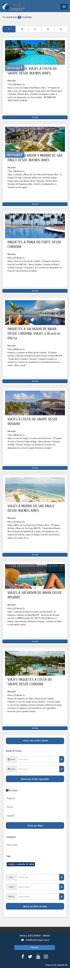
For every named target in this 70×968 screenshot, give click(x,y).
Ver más (35, 117)
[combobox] (35, 798)
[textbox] (36, 798)
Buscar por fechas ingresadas (35, 779)
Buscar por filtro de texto (35, 906)
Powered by (57, 965)
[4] (61, 29)
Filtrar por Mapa (35, 825)
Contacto (35, 947)
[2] (35, 29)
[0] (8, 29)
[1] (21, 29)
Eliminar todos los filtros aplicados (35, 741)
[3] (48, 29)
